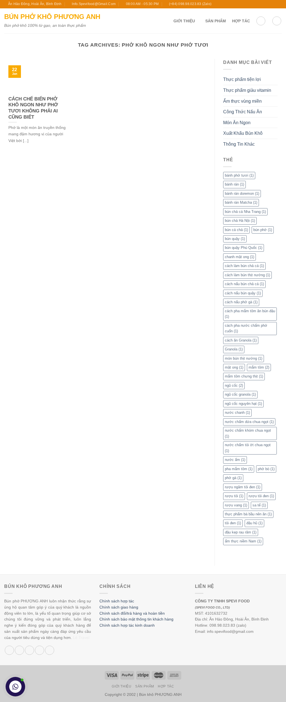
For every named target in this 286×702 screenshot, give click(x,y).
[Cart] (260, 20)
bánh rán (234, 184)
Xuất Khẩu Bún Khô (243, 133)
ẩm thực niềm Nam (243, 541)
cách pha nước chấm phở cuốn (246, 328)
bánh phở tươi (239, 175)
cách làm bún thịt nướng (247, 275)
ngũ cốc (234, 385)
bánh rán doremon (242, 193)
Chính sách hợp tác (116, 601)
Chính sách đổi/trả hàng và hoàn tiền (132, 613)
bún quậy (235, 239)
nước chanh (237, 412)
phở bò (266, 469)
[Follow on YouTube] (279, 4)
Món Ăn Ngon (237, 122)
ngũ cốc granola (240, 394)
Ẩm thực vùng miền (242, 101)
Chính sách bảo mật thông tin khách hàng (136, 619)
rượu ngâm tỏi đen (242, 487)
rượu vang (236, 505)
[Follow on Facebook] (257, 4)
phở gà (233, 478)
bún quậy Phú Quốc (243, 248)
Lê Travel (81, 638)
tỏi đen (233, 523)
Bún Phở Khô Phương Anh (52, 16)
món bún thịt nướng (243, 358)
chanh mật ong (239, 257)
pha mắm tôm (238, 469)
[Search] (276, 20)
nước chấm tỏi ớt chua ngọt (248, 448)
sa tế (259, 505)
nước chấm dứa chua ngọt (249, 422)
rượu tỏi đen (261, 496)
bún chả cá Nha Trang (245, 212)
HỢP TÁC (241, 21)
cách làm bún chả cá (244, 266)
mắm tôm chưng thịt (244, 376)
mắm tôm (259, 367)
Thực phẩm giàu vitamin (247, 90)
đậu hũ (254, 523)
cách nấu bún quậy (243, 293)
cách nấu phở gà (241, 302)
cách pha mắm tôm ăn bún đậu (250, 314)
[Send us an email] (273, 4)
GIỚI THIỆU (184, 21)
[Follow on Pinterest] (49, 650)
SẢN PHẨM (215, 21)
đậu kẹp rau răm (240, 532)
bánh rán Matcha (241, 202)
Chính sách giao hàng (118, 607)
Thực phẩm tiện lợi (242, 79)
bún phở (262, 230)
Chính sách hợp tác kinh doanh (127, 625)
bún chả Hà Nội (240, 220)
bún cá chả (236, 230)
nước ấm (235, 460)
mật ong (234, 367)
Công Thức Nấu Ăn (242, 111)
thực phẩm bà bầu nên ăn (248, 514)
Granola (234, 349)
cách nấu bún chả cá (244, 284)
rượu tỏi (234, 496)
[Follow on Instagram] (263, 4)
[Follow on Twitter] (268, 4)
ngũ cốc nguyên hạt (243, 404)
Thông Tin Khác (239, 144)
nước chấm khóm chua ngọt (248, 433)
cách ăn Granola (241, 340)
